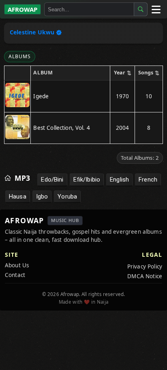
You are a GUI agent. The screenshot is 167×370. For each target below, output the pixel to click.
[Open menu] (155, 9)
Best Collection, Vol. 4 (61, 127)
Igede (41, 96)
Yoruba (67, 196)
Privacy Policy (144, 266)
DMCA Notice (144, 276)
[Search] (141, 9)
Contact (15, 275)
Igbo (42, 196)
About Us (17, 265)
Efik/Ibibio (87, 179)
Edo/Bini (52, 179)
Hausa (17, 196)
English (119, 179)
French (148, 179)
